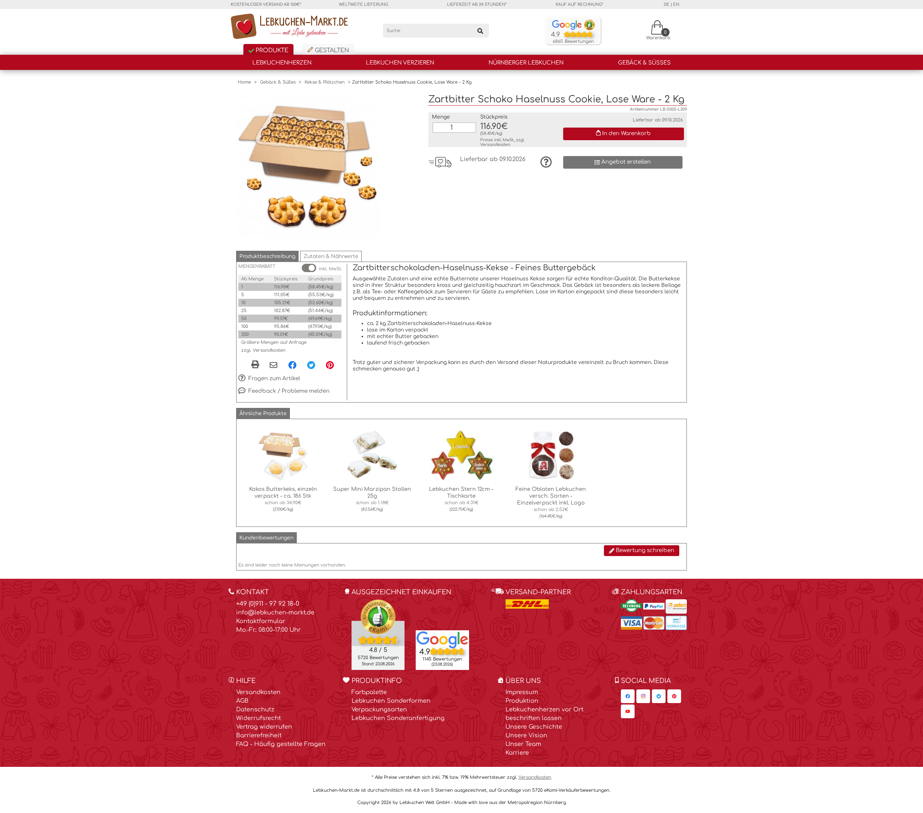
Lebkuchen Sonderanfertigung (398, 718)
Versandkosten (495, 144)
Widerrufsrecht (258, 718)
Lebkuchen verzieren (400, 63)
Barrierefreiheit (259, 735)
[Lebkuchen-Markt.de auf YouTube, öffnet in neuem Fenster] (628, 711)
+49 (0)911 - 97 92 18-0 (267, 603)
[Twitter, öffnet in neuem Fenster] (311, 365)
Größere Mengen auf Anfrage (273, 342)
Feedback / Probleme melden (288, 391)
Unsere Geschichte (533, 727)
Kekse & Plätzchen (325, 82)
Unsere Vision (526, 735)
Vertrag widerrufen (264, 727)
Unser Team (523, 744)
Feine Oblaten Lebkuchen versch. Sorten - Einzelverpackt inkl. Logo (551, 496)
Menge (441, 117)
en (676, 4)
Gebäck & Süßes (644, 63)
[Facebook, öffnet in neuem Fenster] (292, 365)
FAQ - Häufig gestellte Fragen (281, 744)
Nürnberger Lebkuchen (526, 63)
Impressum (521, 692)
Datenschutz (255, 709)
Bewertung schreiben (644, 550)
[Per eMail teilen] (273, 365)
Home (244, 82)
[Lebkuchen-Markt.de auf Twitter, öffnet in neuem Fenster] (659, 696)
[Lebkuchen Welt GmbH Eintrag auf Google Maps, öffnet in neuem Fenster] (442, 639)
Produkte (271, 50)
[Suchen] (480, 30)
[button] (267, 256)
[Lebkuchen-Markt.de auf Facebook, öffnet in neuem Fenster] (628, 696)
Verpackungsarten (379, 709)
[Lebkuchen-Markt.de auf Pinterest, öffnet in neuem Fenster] (674, 696)
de (667, 4)
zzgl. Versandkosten (263, 350)
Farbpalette (369, 692)
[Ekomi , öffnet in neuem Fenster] (378, 634)
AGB (242, 701)
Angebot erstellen (625, 162)
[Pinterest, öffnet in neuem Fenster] (330, 365)
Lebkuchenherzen (282, 63)
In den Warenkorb (626, 133)
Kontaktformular (260, 621)
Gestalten (331, 50)
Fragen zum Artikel (273, 379)
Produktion (521, 701)
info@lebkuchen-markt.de (275, 612)
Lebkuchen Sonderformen (391, 701)
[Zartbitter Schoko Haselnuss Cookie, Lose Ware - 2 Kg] (308, 166)
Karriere (517, 753)
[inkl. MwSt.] (309, 268)
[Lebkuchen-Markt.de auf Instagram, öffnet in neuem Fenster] (643, 696)
